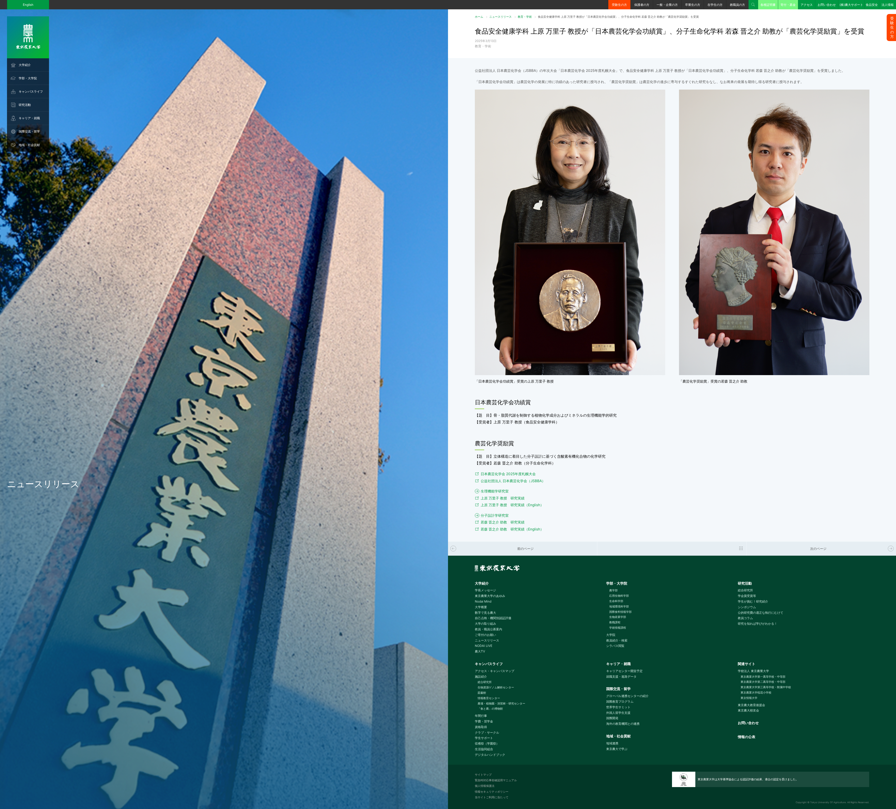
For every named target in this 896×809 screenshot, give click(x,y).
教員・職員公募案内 (488, 629)
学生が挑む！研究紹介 (753, 601)
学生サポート (484, 738)
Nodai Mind (483, 601)
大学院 (610, 635)
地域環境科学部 (619, 606)
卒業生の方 (692, 5)
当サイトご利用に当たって (491, 797)
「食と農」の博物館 (490, 708)
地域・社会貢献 (29, 145)
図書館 (482, 692)
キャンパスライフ (31, 91)
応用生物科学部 (619, 595)
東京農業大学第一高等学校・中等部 (763, 676)
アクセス (807, 5)
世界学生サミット (618, 707)
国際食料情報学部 (620, 612)
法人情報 (888, 5)
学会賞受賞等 (747, 596)
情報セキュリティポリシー (491, 791)
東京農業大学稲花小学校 (756, 692)
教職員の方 (737, 5)
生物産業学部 (617, 617)
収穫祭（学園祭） (487, 743)
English (28, 5)
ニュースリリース (500, 16)
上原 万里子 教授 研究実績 (503, 498)
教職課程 (614, 622)
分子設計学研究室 (495, 515)
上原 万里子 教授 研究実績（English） (512, 505)
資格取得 (481, 727)
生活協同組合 (484, 749)
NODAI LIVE (483, 646)
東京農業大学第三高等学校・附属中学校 (766, 687)
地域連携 (612, 743)
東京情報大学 (749, 698)
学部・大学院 (28, 78)
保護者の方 (641, 5)
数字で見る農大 (485, 612)
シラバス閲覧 (615, 646)
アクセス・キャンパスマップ (494, 671)
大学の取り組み (485, 623)
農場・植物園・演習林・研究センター (501, 703)
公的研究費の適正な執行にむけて (760, 612)
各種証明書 (768, 5)
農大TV (480, 651)
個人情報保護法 (484, 786)
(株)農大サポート (851, 5)
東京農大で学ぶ (616, 749)
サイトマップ (483, 774)
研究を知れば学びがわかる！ (757, 623)
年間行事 (481, 716)
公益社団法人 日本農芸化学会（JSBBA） (513, 481)
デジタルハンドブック (490, 755)
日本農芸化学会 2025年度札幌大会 (508, 474)
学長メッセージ (485, 590)
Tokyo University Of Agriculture (828, 802)
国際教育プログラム (620, 701)
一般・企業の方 (667, 5)
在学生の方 (715, 5)
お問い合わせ (827, 5)
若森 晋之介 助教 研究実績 (503, 522)
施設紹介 (481, 676)
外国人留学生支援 (618, 713)
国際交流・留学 (29, 131)
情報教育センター (489, 698)
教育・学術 (525, 16)
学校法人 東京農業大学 (753, 671)
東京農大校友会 (748, 710)
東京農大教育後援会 (751, 705)
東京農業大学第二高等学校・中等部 (763, 681)
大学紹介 (25, 65)
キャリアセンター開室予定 (624, 671)
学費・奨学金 (484, 721)
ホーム (479, 16)
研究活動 (25, 105)
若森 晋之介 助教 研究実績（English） (512, 529)
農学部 (613, 590)
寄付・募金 (788, 5)
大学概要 (481, 607)
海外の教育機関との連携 (623, 723)
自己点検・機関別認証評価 (493, 618)
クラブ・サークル (487, 732)
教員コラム (745, 618)
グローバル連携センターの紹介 (627, 696)
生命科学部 (616, 601)
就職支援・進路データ (621, 676)
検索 (753, 4)
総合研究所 (745, 590)
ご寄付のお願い (485, 635)
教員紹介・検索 (616, 640)
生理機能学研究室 (495, 491)
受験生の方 (619, 5)
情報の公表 (746, 737)
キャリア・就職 (29, 118)
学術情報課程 (617, 627)
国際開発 (612, 718)
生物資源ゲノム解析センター (496, 687)
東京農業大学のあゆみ (490, 596)
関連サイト (746, 664)
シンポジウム (747, 607)
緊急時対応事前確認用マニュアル (496, 780)
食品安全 (872, 5)
